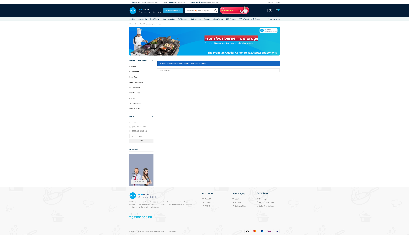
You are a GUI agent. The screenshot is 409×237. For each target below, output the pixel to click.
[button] (270, 10)
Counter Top (134, 71)
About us (208, 199)
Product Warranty (266, 202)
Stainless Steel (134, 93)
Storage (132, 98)
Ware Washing (134, 103)
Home (131, 24)
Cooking (132, 66)
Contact (270, 2)
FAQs (278, 2)
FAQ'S (207, 206)
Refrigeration (134, 87)
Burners (238, 202)
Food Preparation (146, 24)
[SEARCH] (278, 70)
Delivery (262, 199)
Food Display (134, 77)
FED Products (134, 109)
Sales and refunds (266, 206)
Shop (137, 24)
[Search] (215, 10)
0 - (136, 122)
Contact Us (209, 202)
